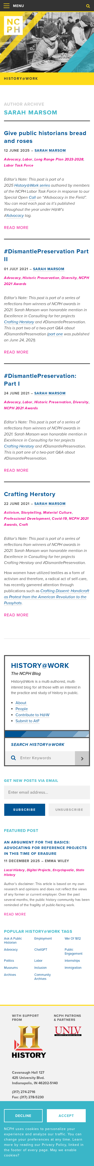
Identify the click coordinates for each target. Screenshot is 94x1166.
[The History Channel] (29, 1042)
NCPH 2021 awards (21, 408)
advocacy (12, 159)
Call (32, 197)
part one (55, 334)
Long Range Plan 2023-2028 (58, 159)
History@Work (40, 665)
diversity (69, 278)
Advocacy (15, 215)
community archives (42, 977)
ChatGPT (40, 950)
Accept (66, 1116)
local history (14, 870)
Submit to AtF (28, 720)
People (22, 708)
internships (72, 961)
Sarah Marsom (50, 150)
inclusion (40, 968)
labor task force (18, 165)
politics (9, 961)
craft (23, 524)
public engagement (73, 952)
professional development (27, 518)
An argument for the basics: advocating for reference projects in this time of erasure (45, 848)
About (21, 702)
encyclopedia (63, 870)
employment (43, 939)
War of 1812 (73, 939)
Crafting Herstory (19, 322)
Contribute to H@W (32, 714)
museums (11, 968)
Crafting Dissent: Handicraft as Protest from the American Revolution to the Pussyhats (46, 597)
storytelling (31, 512)
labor (27, 159)
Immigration (73, 968)
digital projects (39, 870)
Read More (16, 227)
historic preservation (41, 278)
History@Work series (32, 185)
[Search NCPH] (88, 6)
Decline (23, 1116)
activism (11, 512)
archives (10, 975)
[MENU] (6, 11)
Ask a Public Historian (13, 941)
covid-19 (59, 518)
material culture (57, 512)
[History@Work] (47, 23)
